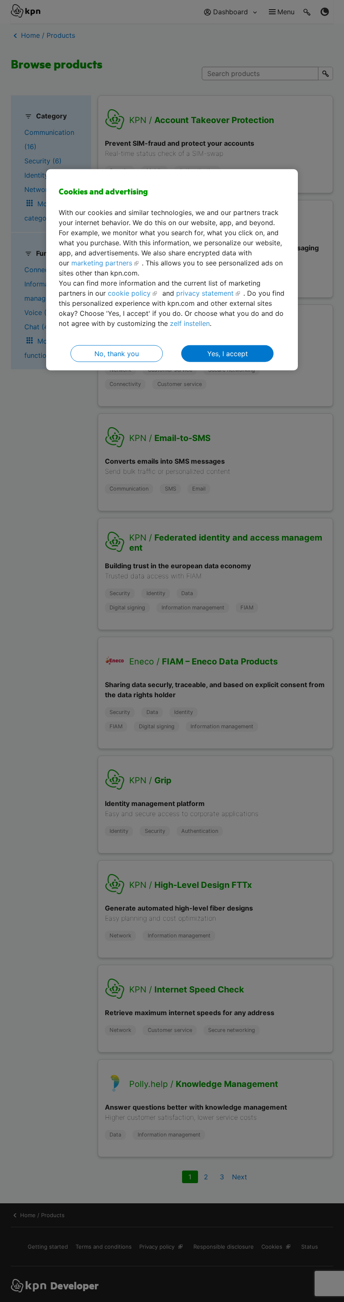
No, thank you (116, 353)
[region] (172, 269)
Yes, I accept (227, 353)
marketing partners (101, 263)
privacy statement (205, 293)
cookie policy (129, 293)
